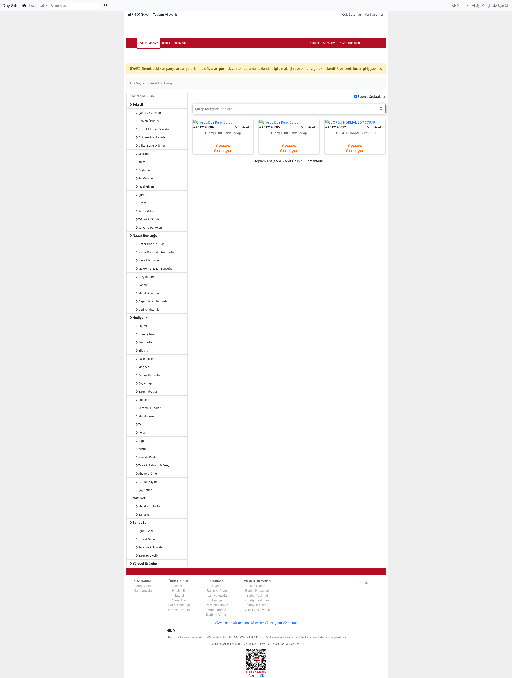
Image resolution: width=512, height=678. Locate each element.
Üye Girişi (482, 5)
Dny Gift (10, 5)
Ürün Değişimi (257, 605)
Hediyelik (180, 42)
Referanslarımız (217, 605)
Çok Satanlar (351, 14)
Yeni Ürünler (374, 14)
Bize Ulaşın (257, 586)
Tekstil (166, 42)
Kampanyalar (143, 590)
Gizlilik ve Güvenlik (257, 610)
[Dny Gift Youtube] (290, 622)
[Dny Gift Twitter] (257, 622)
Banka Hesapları (257, 590)
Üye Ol (502, 5)
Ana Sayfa (137, 83)
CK (262, 675)
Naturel (314, 42)
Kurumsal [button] (37, 5)
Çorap (168, 83)
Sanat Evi (329, 42)
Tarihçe (217, 600)
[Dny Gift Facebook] (223, 622)
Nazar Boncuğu (349, 42)
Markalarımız (217, 610)
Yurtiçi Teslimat (257, 595)
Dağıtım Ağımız (216, 614)
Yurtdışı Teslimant (257, 600)
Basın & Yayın (217, 590)
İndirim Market (148, 43)
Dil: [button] (459, 5)
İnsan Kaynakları (217, 595)
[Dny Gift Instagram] (273, 622)
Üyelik (216, 586)
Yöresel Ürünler (179, 610)
